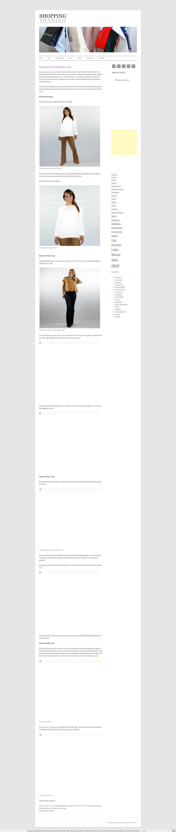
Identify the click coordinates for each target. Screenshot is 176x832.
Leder (115, 249)
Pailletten (116, 223)
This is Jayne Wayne (121, 304)
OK (144, 831)
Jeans (114, 216)
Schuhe (114, 177)
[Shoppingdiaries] (52, 19)
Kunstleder (46, 808)
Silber (114, 202)
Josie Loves (118, 280)
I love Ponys (119, 292)
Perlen (113, 180)
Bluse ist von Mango (49, 727)
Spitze (114, 235)
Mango (59, 808)
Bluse (99, 806)
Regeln (79, 58)
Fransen (116, 244)
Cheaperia (118, 277)
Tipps (49, 58)
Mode (41, 58)
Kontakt (101, 58)
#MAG (117, 307)
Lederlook (53, 808)
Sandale (114, 175)
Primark (115, 219)
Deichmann (116, 186)
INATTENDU (119, 297)
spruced (117, 299)
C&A (114, 240)
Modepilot (118, 302)
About (71, 58)
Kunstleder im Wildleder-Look (55, 66)
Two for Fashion (120, 290)
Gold (113, 205)
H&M (40, 808)
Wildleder (115, 192)
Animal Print (117, 212)
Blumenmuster (117, 189)
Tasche (114, 209)
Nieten (113, 183)
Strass (114, 195)
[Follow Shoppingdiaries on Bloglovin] (118, 73)
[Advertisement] (124, 142)
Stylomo (117, 317)
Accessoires (59, 58)
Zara (114, 260)
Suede (64, 808)
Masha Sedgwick (120, 312)
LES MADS (118, 295)
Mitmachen (90, 58)
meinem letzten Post (48, 72)
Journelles (118, 282)
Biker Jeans (93, 806)
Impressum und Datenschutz (129, 822)
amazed (117, 314)
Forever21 (116, 231)
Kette (113, 199)
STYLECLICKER (120, 287)
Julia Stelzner (119, 285)
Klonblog (118, 309)
